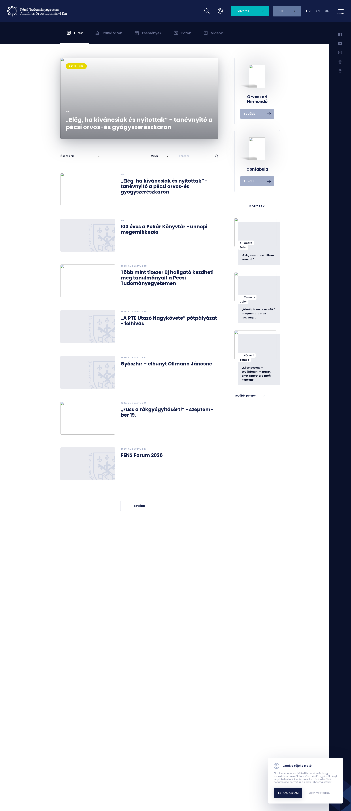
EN (318, 11)
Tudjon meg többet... (318, 792)
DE (327, 11)
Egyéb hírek (76, 66)
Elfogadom (288, 793)
